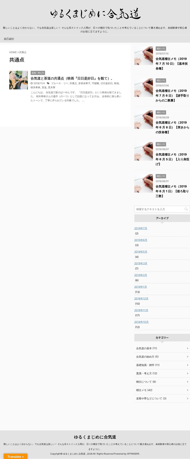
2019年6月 (140, 239)
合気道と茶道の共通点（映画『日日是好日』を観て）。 (72, 78)
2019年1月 (140, 286)
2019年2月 (140, 275)
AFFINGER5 (133, 453)
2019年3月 (140, 263)
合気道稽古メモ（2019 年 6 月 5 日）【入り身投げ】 (172, 159)
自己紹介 (9, 38)
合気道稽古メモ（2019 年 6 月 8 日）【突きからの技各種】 (172, 127)
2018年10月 (141, 321)
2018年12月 (141, 298)
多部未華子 (84, 83)
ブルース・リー (59, 83)
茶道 (44, 87)
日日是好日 (107, 83)
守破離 (95, 83)
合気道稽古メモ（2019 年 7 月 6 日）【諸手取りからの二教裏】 (172, 95)
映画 (116, 83)
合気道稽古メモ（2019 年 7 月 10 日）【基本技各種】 (172, 63)
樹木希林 (35, 87)
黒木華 (51, 87)
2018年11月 (141, 310)
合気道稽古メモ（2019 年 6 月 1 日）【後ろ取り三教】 (172, 191)
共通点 (73, 83)
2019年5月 (140, 251)
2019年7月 (140, 228)
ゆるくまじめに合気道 (95, 436)
